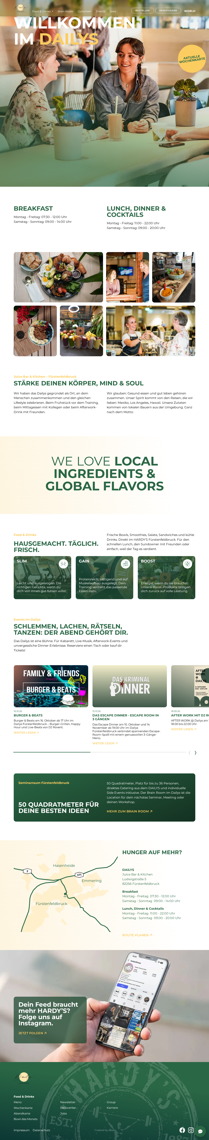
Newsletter (67, 1102)
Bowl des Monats (25, 1119)
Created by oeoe (104, 1130)
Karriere (112, 1107)
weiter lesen (25, 732)
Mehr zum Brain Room (128, 811)
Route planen (136, 935)
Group (111, 1102)
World (189, 11)
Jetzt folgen (31, 1033)
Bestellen (142, 10)
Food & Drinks (24, 1096)
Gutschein (84, 11)
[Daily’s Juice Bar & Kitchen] (21, 7)
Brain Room (65, 11)
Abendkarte (22, 1113)
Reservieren (168, 10)
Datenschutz (41, 1130)
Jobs (113, 11)
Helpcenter (68, 1107)
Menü (18, 1102)
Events (100, 11)
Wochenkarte (23, 1108)
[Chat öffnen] (200, 1131)
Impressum (22, 1130)
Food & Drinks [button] (41, 11)
